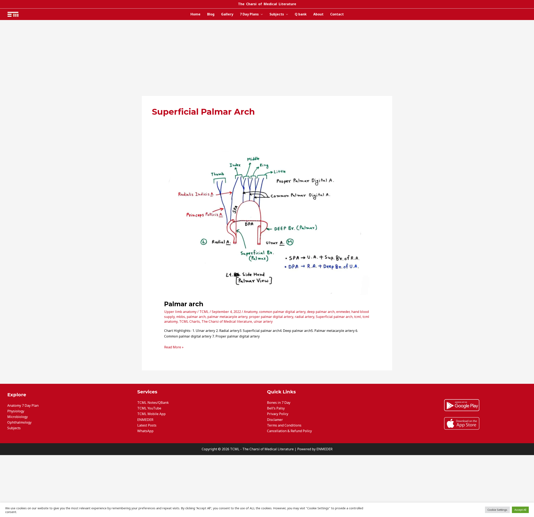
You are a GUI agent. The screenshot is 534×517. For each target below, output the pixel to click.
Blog (210, 14)
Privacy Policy (277, 414)
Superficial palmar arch (334, 316)
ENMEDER (145, 419)
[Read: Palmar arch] (267, 220)
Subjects (277, 14)
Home (195, 14)
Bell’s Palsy (276, 408)
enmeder (343, 311)
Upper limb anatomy (180, 311)
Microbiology (17, 416)
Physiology (15, 411)
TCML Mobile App (151, 414)
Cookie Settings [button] (497, 510)
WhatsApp (145, 431)
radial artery (304, 316)
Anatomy (250, 311)
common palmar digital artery (282, 311)
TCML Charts (189, 321)
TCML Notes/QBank (153, 402)
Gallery (227, 14)
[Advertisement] (267, 51)
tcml (357, 316)
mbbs (180, 316)
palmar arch (196, 316)
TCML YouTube (149, 408)
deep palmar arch (321, 311)
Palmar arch (183, 304)
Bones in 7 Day (278, 402)
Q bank (301, 14)
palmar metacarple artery (227, 316)
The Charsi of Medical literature (227, 321)
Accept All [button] (520, 510)
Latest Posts (146, 425)
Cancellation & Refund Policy (289, 431)
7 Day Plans (249, 14)
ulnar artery (263, 321)
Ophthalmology (19, 422)
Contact (337, 14)
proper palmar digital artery (271, 316)
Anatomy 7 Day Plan (23, 405)
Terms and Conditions (284, 425)
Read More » (174, 346)
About (318, 14)
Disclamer (275, 419)
